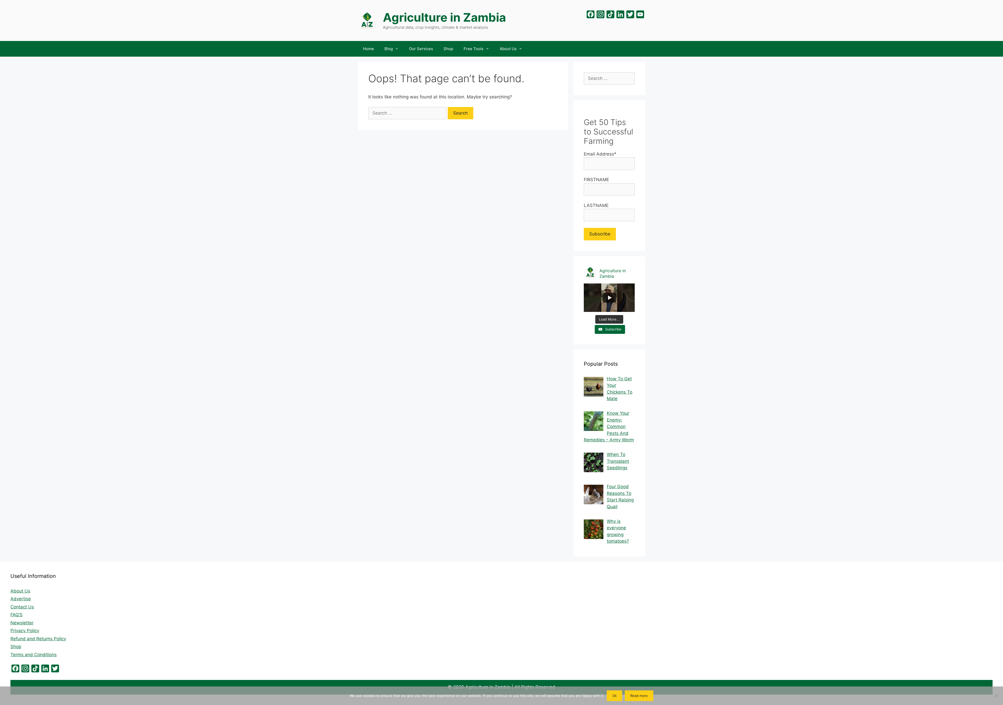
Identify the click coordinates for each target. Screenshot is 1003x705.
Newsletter (21, 622)
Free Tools (473, 48)
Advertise (20, 598)
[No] (996, 695)
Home (368, 48)
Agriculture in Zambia (444, 17)
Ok (614, 696)
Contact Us (22, 606)
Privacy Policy (24, 630)
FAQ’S (16, 614)
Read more (639, 696)
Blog (388, 48)
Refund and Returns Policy (38, 638)
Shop (448, 48)
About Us (508, 48)
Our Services (421, 48)
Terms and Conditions (33, 654)
